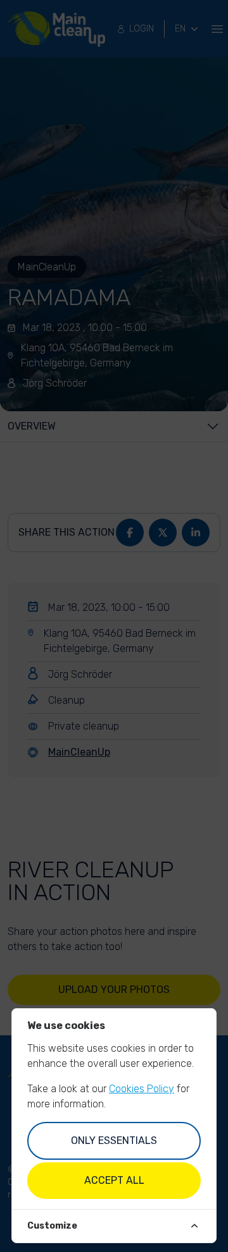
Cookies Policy (141, 1089)
